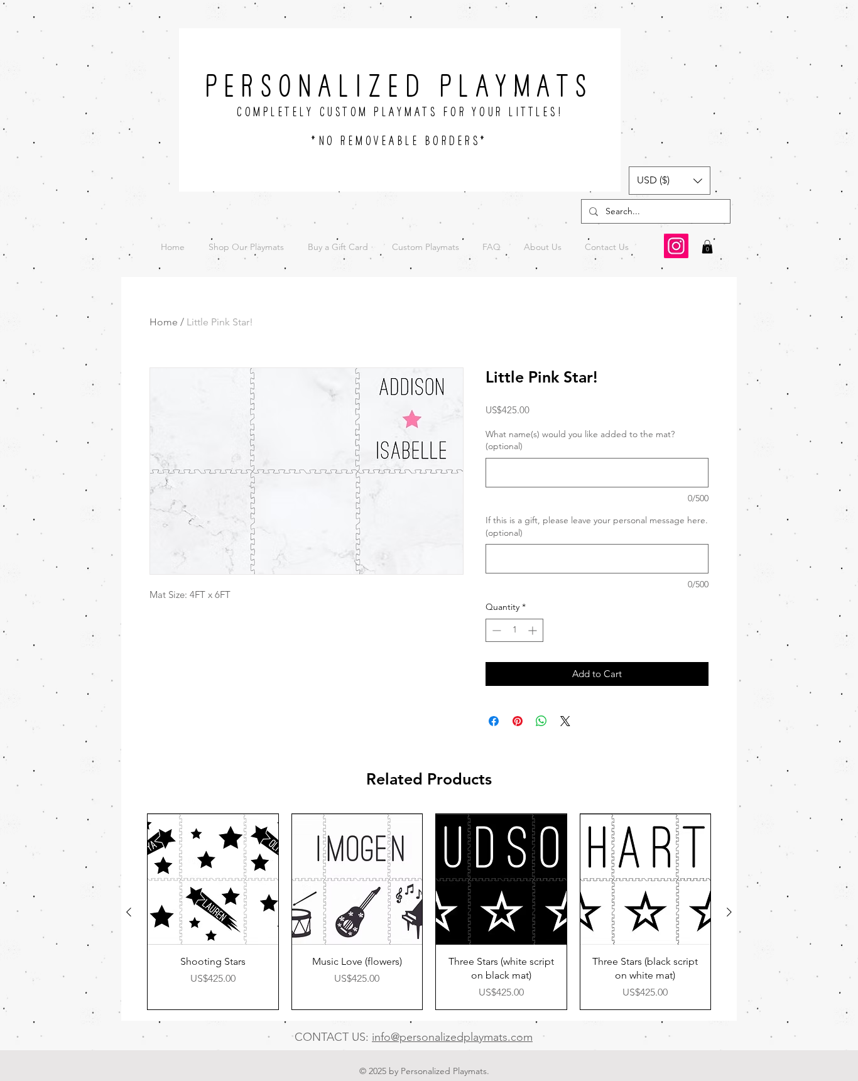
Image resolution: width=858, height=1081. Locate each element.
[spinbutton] (514, 630)
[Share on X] (565, 721)
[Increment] (533, 630)
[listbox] (669, 180)
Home (163, 322)
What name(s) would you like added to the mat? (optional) (580, 440)
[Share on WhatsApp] (541, 721)
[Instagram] (676, 246)
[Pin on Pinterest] (517, 721)
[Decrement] (495, 630)
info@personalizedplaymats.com (452, 1037)
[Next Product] (729, 912)
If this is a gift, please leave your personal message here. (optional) (597, 526)
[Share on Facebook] (493, 721)
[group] (429, 912)
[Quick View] (213, 879)
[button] (669, 180)
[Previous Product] (128, 912)
